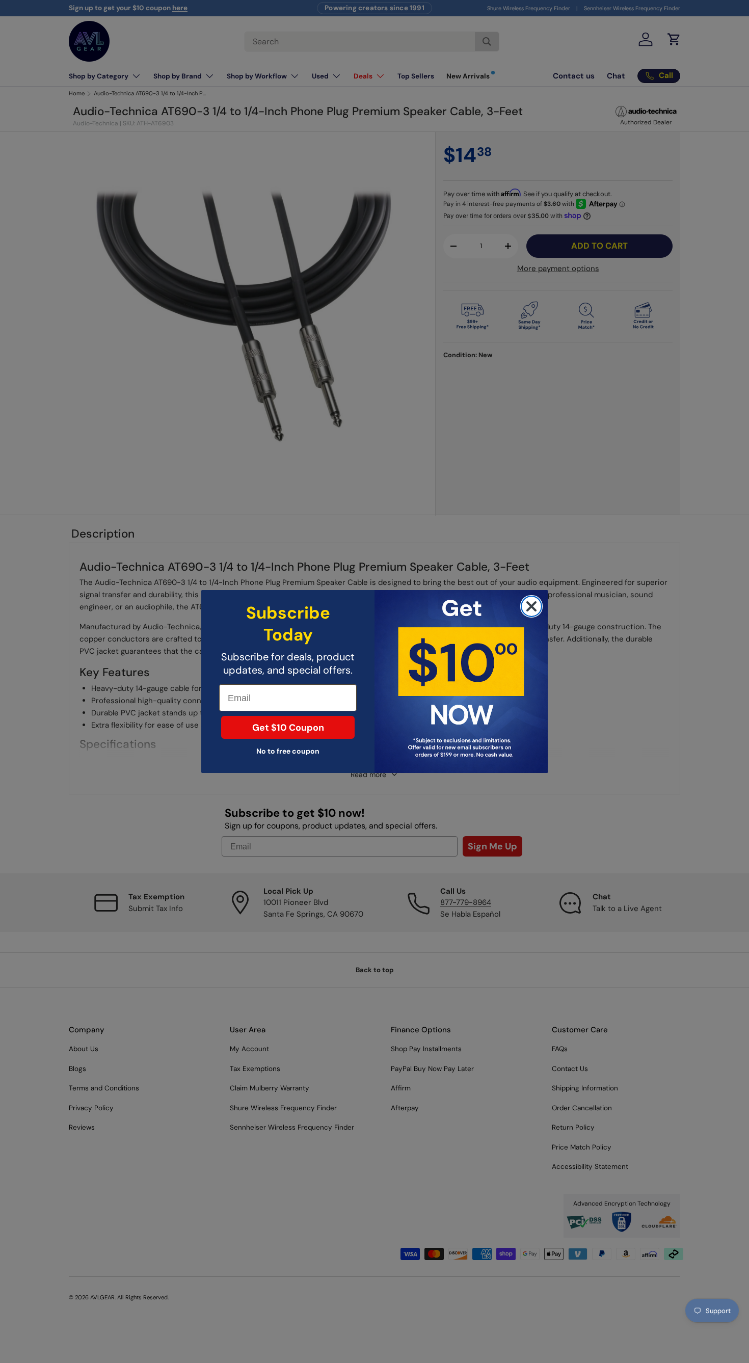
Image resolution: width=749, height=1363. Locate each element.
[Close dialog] (531, 606)
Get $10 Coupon (288, 727)
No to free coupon (287, 751)
